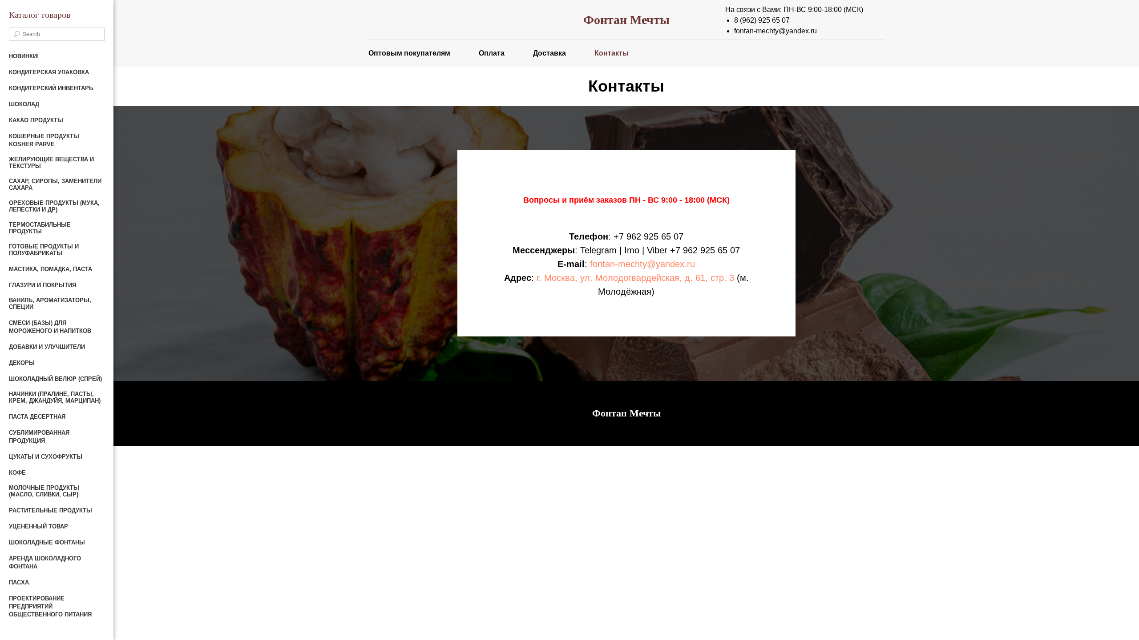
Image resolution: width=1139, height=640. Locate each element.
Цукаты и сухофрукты (45, 456)
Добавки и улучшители (47, 347)
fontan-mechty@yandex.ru (642, 264)
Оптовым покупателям (409, 53)
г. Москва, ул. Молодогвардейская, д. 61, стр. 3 (635, 278)
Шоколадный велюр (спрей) (55, 379)
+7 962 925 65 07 (648, 236)
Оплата (492, 53)
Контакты (611, 53)
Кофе (17, 472)
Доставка (549, 53)
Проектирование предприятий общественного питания (50, 606)
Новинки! (24, 56)
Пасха (19, 582)
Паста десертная (37, 416)
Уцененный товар (38, 526)
